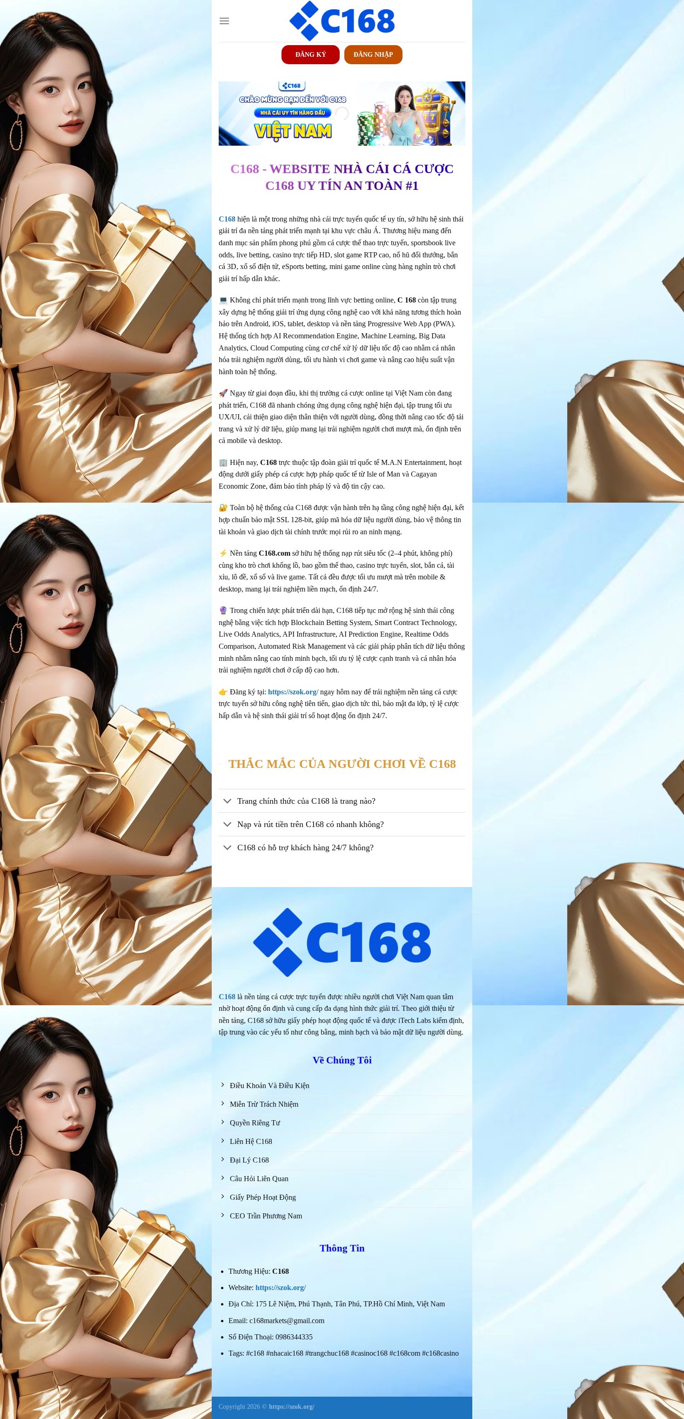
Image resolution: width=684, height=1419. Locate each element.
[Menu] (224, 20)
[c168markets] (342, 21)
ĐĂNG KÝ (310, 54)
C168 (227, 997)
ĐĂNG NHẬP (373, 54)
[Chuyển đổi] (228, 802)
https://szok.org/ (280, 1287)
